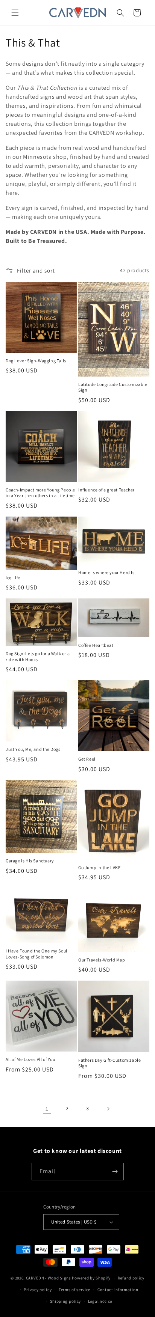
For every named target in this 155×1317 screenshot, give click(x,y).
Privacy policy (38, 1289)
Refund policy (131, 1278)
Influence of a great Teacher (106, 490)
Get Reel (87, 759)
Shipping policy (65, 1301)
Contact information (117, 1289)
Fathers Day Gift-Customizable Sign (109, 1063)
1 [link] (47, 1108)
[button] (15, 13)
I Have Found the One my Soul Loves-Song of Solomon (36, 954)
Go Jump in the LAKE (99, 867)
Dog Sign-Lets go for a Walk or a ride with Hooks (38, 656)
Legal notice (100, 1301)
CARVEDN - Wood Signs (48, 1278)
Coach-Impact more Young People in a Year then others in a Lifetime (40, 493)
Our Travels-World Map (101, 960)
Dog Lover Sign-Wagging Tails (36, 360)
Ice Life (13, 577)
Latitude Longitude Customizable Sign (112, 387)
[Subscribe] (115, 1171)
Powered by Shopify (91, 1278)
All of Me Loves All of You (30, 1059)
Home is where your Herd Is (106, 572)
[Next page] (108, 1108)
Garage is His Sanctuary (30, 860)
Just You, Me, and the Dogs (33, 749)
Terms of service (74, 1289)
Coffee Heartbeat (96, 645)
